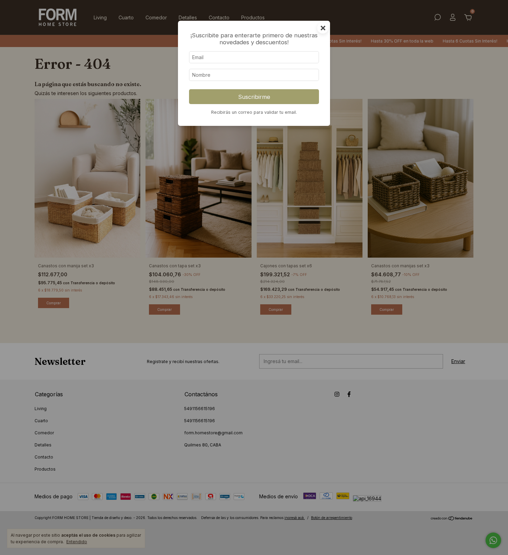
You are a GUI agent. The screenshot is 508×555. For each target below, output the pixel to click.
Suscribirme (254, 96)
